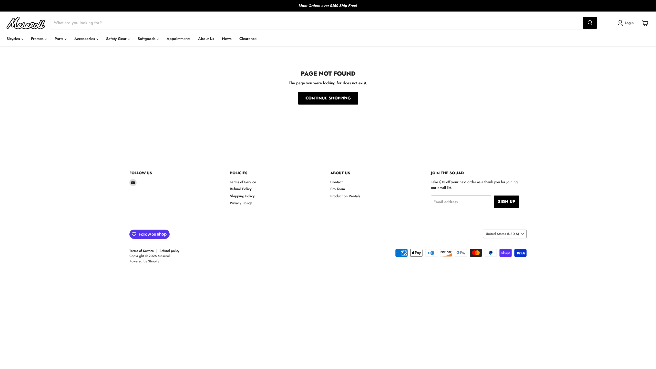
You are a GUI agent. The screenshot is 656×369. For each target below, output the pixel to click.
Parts (60, 39)
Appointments (178, 39)
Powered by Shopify (144, 261)
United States (502, 233)
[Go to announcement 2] (328, 8)
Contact (336, 181)
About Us (206, 39)
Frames (38, 39)
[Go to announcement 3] (332, 8)
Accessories (85, 39)
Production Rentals (345, 196)
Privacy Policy (241, 203)
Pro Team (337, 188)
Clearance (248, 39)
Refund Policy (241, 188)
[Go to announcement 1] (324, 8)
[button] (627, 23)
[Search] (590, 23)
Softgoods (147, 39)
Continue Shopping (328, 98)
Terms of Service (243, 181)
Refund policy (169, 250)
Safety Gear (117, 39)
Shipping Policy (242, 196)
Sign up (506, 201)
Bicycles (13, 39)
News (227, 39)
